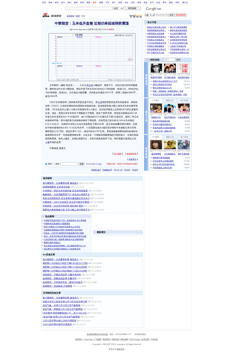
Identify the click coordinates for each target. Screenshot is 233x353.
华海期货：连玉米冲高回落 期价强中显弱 (63, 206)
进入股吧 (118, 154)
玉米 (91, 85)
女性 (126, 2)
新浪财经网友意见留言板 (97, 334)
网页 (50, 164)
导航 (177, 2)
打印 (127, 170)
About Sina (88, 339)
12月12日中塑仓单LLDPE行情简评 (59, 320)
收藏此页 (107, 170)
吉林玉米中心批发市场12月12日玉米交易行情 (65, 301)
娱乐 (63, 2)
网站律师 (124, 339)
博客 (88, 2)
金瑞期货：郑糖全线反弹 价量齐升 (60, 278)
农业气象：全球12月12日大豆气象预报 (61, 305)
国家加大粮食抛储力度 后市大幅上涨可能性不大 (66, 210)
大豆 (100, 102)
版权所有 (120, 349)
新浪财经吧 (131, 154)
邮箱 (171, 2)
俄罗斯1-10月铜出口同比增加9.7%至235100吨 (65, 271)
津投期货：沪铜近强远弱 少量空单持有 (62, 274)
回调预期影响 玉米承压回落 (56, 187)
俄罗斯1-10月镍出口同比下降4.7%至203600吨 (65, 267)
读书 (133, 2)
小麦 (47, 142)
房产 (114, 2)
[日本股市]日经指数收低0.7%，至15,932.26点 (65, 313)
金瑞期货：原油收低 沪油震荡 (57, 286)
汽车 (107, 2)
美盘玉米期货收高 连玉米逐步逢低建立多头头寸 (66, 198)
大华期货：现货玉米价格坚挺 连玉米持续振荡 (65, 191)
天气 (152, 2)
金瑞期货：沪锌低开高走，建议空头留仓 (63, 282)
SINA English (134, 339)
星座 (145, 2)
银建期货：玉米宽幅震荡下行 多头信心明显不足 (66, 194)
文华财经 (110, 29)
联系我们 (106, 339)
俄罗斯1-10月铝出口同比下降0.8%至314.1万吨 (65, 263)
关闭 (135, 170)
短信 (158, 2)
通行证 (185, 2)
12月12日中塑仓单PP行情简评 (57, 324)
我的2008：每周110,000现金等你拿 (122, 164)
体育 (57, 2)
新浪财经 (70, 16)
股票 (76, 2)
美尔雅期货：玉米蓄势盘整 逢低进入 (61, 183)
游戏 (120, 2)
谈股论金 (96, 170)
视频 (101, 2)
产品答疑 (154, 339)
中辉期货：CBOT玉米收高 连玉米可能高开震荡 (66, 202)
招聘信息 (115, 339)
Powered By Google (94, 164)
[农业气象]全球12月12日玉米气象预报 (61, 317)
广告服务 (98, 339)
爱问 (164, 2)
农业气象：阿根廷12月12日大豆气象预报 (63, 309)
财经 (69, 2)
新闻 (50, 2)
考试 (139, 2)
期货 (78, 16)
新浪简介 (79, 339)
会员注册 (145, 339)
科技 (82, 2)
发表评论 (132, 159)
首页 (44, 2)
